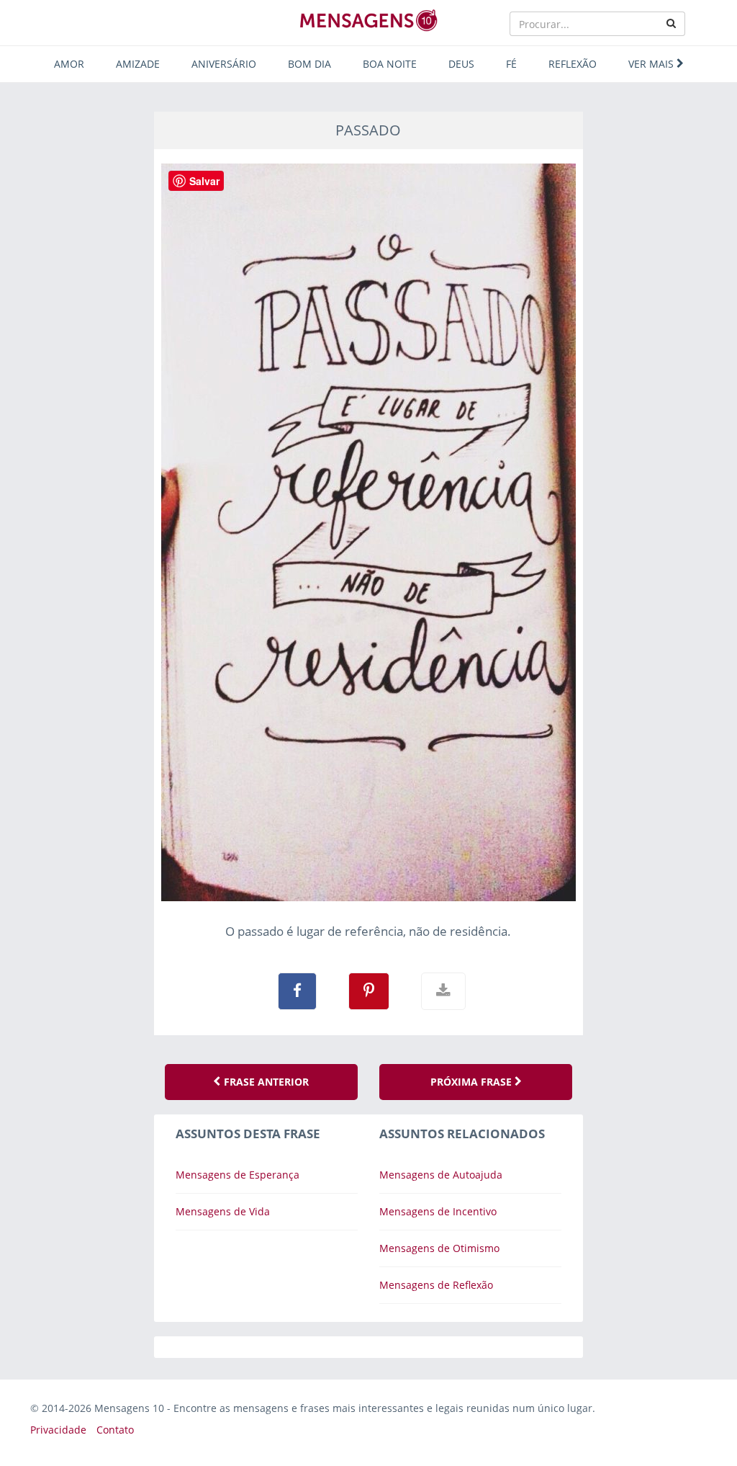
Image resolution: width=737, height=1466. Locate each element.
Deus (461, 64)
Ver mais (652, 64)
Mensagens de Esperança (237, 1174)
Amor (69, 64)
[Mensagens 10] (368, 20)
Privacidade (58, 1429)
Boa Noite (390, 64)
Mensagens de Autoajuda (440, 1174)
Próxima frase (472, 1082)
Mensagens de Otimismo (439, 1248)
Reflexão (572, 64)
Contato (115, 1429)
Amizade (138, 64)
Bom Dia (309, 64)
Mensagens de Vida (223, 1211)
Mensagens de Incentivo (438, 1211)
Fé (511, 64)
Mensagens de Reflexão (436, 1285)
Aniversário (223, 64)
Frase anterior (265, 1082)
